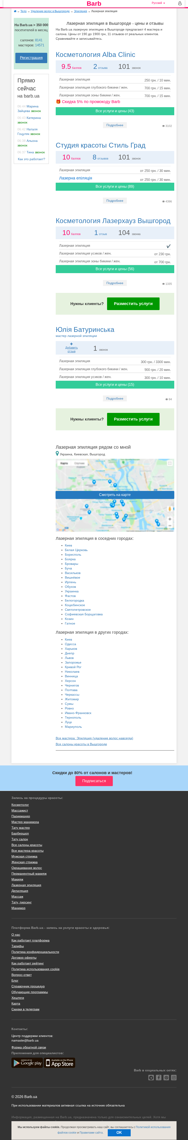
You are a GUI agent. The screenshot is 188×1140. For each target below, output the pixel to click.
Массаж (17, 896)
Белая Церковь (76, 550)
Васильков (72, 573)
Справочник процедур (28, 986)
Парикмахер (20, 816)
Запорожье (73, 662)
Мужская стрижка (24, 856)
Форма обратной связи (28, 1047)
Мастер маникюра (25, 822)
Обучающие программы (29, 992)
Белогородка (74, 600)
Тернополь (73, 717)
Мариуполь (73, 726)
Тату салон (19, 839)
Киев (68, 545)
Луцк (68, 722)
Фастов (70, 596)
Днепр (69, 653)
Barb (94, 3)
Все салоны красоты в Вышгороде (81, 744)
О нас (15, 934)
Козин (69, 619)
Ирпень (70, 582)
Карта (15, 1003)
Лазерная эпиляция (26, 885)
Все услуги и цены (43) (115, 111)
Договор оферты (23, 957)
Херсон (70, 681)
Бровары (71, 564)
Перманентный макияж (29, 873)
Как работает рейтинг (27, 963)
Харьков (71, 648)
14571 (39, 45)
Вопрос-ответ (21, 975)
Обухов (70, 586)
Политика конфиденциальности (35, 952)
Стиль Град (101, 145)
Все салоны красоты (26, 845)
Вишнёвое (72, 577)
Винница (71, 676)
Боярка (70, 559)
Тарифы (17, 946)
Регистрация (31, 58)
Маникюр (18, 908)
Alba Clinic (95, 54)
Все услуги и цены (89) (115, 186)
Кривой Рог (73, 667)
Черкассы (72, 694)
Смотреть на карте (115, 495)
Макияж (17, 879)
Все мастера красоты (27, 850)
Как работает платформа (30, 940)
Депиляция (19, 891)
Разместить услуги (133, 303)
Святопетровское (78, 609)
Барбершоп (20, 833)
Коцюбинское (75, 605)
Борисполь (73, 554)
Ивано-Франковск (78, 713)
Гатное (70, 623)
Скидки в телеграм (25, 1009)
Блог (14, 980)
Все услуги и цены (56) (115, 269)
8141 (38, 40)
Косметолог (20, 805)
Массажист (19, 810)
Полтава (71, 690)
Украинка (72, 591)
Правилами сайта (91, 1132)
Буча (68, 568)
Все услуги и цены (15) (115, 385)
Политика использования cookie (35, 969)
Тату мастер (20, 827)
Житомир (72, 699)
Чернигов (72, 685)
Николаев (72, 671)
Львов (69, 658)
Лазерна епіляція (75, 178)
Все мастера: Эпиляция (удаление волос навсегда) (94, 738)
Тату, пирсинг (21, 902)
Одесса (70, 644)
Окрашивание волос (26, 868)
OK (119, 1132)
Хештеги (17, 998)
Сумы (69, 704)
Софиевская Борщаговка (84, 614)
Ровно (69, 708)
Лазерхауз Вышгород (113, 220)
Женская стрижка (24, 862)
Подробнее (114, 125)
